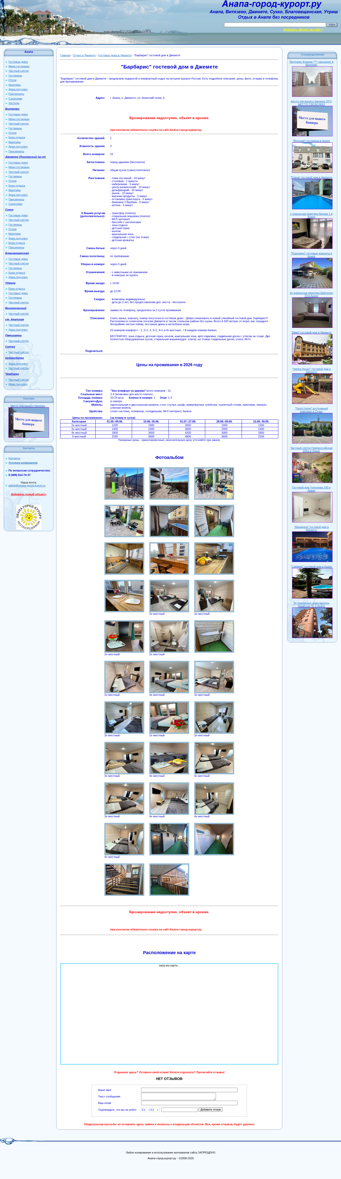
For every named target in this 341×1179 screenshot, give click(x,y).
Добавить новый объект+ (28, 494)
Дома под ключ (17, 384)
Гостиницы (15, 75)
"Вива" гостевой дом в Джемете (311, 332)
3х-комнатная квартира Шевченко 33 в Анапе (311, 294)
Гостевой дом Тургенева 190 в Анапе (311, 489)
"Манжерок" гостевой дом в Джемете (311, 528)
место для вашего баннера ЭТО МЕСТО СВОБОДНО (311, 103)
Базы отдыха (16, 137)
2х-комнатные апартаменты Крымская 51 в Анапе (311, 605)
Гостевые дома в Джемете (115, 55)
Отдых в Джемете (84, 55)
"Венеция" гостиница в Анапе (311, 140)
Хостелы (13, 103)
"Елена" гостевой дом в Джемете (311, 177)
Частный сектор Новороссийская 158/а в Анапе (311, 449)
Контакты (14, 458)
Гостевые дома (18, 61)
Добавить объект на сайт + (303, 30)
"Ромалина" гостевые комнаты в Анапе (311, 255)
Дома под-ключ (18, 89)
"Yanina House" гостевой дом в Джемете (311, 370)
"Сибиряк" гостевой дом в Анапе (311, 566)
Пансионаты (16, 93)
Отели (12, 80)
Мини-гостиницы (18, 66)
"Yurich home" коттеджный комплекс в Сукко (311, 410)
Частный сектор (18, 70)
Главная (65, 55)
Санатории (15, 98)
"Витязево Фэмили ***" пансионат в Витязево (311, 63)
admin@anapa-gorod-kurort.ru (26, 485)
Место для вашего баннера (27, 405)
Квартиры (14, 84)
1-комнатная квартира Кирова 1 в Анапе (311, 215)
